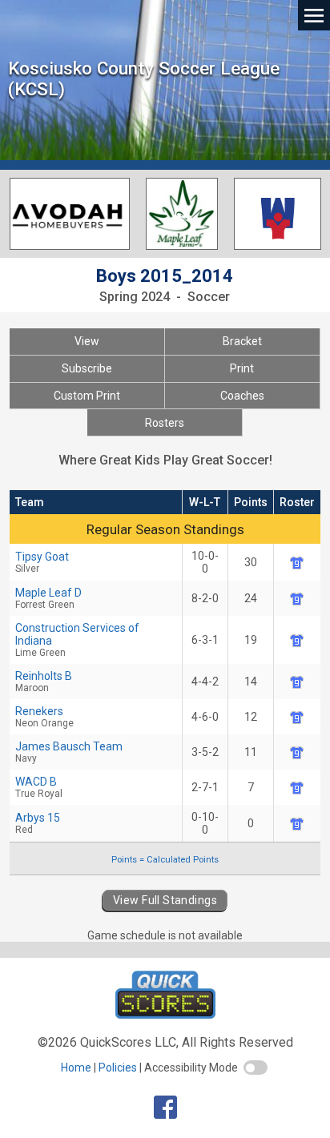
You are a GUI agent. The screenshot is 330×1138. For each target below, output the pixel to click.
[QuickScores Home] (165, 1014)
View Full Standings (165, 900)
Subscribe (87, 368)
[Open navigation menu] (314, 14)
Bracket (242, 341)
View (86, 341)
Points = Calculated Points (165, 859)
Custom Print (87, 395)
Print (242, 368)
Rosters (164, 422)
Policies (118, 1067)
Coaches (242, 395)
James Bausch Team (69, 752)
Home (76, 1067)
